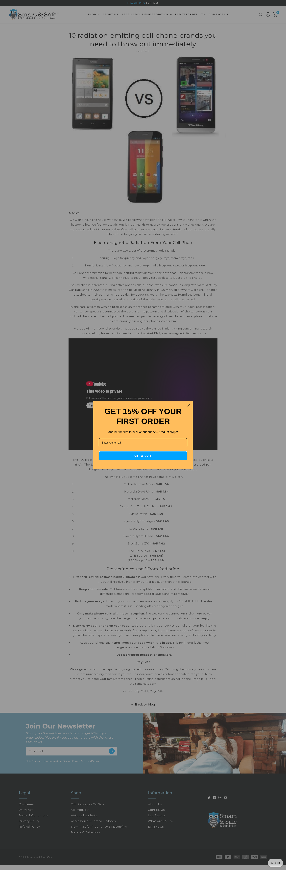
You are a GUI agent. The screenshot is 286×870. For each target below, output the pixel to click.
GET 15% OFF (143, 455)
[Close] (189, 405)
